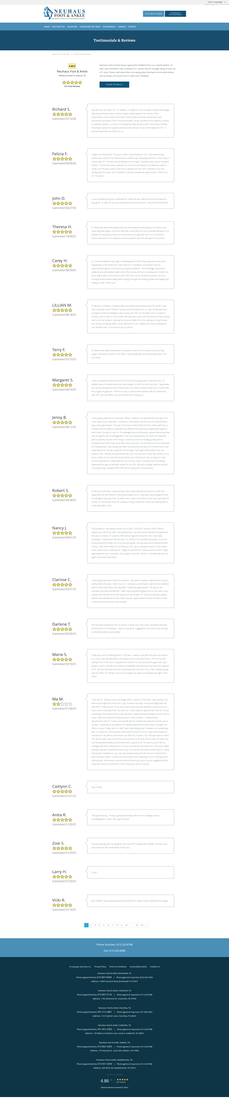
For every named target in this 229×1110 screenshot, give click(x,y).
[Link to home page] (59, 14)
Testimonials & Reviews (82, 54)
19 (142, 925)
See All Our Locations (114, 1074)
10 (126, 925)
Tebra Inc (87, 966)
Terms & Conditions (118, 966)
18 (137, 925)
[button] (175, 14)
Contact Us (155, 966)
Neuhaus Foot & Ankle (60, 54)
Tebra (126, 1087)
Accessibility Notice (138, 966)
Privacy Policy (100, 966)
